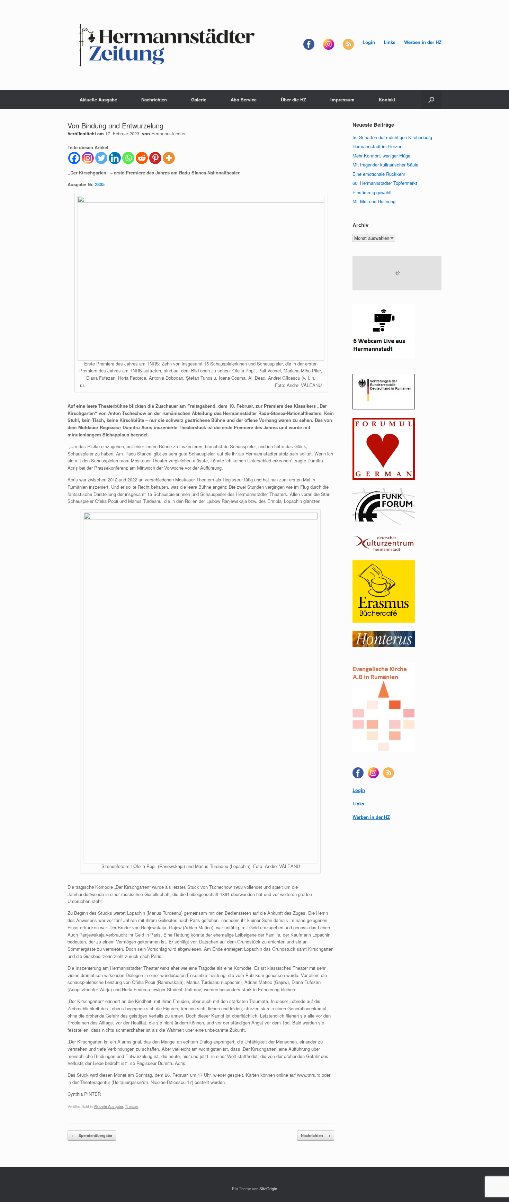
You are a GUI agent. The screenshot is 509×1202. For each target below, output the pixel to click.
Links (389, 42)
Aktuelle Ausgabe (98, 99)
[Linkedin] (115, 158)
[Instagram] (88, 158)
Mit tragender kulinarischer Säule (385, 164)
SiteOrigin (268, 1188)
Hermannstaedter (168, 133)
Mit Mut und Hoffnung (373, 201)
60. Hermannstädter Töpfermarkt (384, 183)
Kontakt (387, 99)
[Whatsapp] (128, 158)
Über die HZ (293, 99)
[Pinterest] (155, 158)
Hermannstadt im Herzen (377, 146)
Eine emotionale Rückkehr (378, 174)
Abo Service (244, 99)
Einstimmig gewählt (372, 192)
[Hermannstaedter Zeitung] (166, 45)
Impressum (342, 99)
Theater (131, 1106)
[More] (169, 158)
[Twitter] (101, 158)
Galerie (198, 99)
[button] (431, 99)
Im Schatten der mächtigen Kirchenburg (392, 137)
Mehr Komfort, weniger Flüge (381, 155)
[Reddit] (142, 158)
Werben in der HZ (422, 42)
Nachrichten (154, 99)
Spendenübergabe (91, 1135)
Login (369, 42)
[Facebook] (74, 158)
